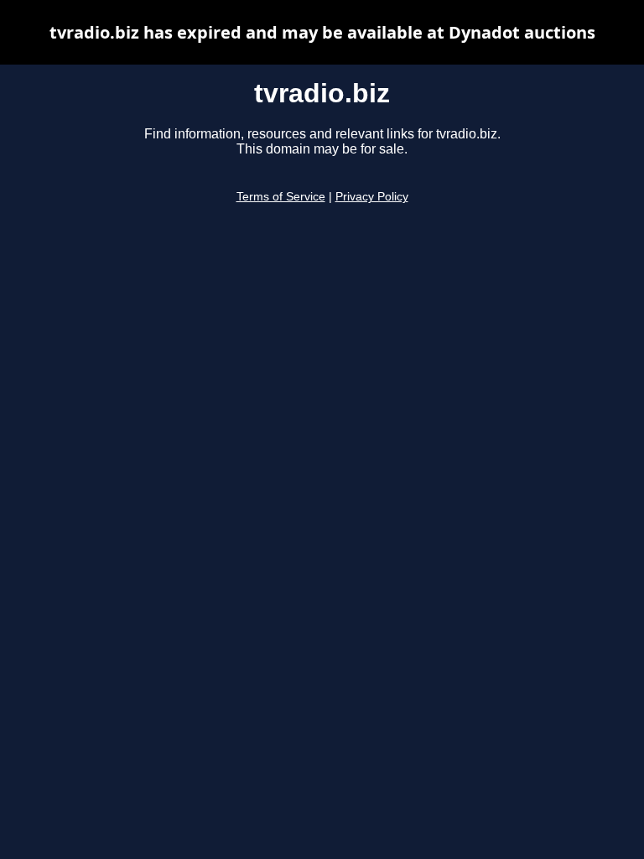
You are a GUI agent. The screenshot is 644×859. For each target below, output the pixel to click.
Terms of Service (280, 196)
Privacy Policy (371, 196)
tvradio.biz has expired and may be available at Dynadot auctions (322, 32)
